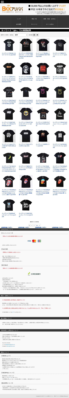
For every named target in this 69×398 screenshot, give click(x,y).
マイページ (34, 24)
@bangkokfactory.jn (11, 346)
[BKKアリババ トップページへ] (13, 9)
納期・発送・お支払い (50, 19)
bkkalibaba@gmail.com (10, 344)
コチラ (13, 312)
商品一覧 (34, 19)
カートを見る (50, 24)
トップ (19, 19)
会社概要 (18, 24)
